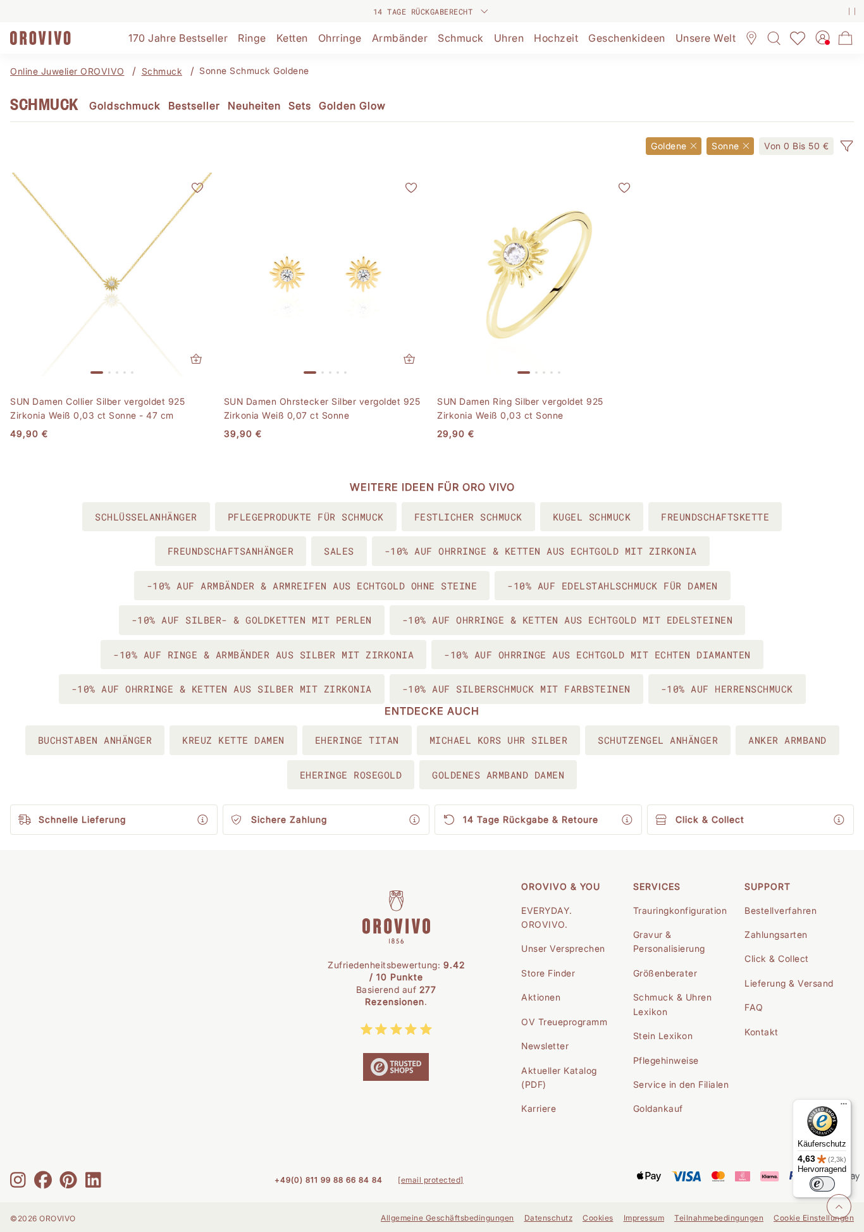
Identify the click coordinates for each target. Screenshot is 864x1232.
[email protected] (431, 1180)
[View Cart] (845, 38)
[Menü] (843, 1106)
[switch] (822, 1184)
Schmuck (162, 71)
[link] (796, 146)
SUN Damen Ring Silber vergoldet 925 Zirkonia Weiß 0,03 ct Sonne (520, 408)
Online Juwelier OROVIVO (67, 71)
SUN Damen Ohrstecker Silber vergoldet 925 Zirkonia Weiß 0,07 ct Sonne (322, 408)
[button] (846, 146)
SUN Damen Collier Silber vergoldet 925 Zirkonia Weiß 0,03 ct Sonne (97, 408)
